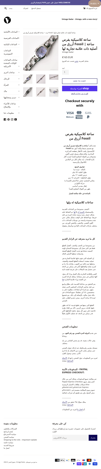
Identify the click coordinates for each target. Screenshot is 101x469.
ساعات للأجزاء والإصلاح (11, 105)
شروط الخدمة (9, 445)
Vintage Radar (20, 462)
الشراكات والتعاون (10, 429)
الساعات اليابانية (11, 44)
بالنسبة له (81, 212)
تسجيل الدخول (36, 8)
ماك (11, 91)
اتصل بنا (80, 409)
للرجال (11, 78)
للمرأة (11, 84)
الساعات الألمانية (11, 31)
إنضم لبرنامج (8, 431)
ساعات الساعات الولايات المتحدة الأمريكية (11, 62)
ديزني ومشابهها (11, 97)
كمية (63, 68)
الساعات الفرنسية (11, 38)
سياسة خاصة (8, 442)
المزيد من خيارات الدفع (79, 93)
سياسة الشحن (9, 437)
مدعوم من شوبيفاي (31, 462)
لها (75, 212)
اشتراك (25, 8)
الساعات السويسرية (8, 52)
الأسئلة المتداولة (67, 359)
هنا (63, 279)
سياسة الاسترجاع (10, 434)
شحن (76, 61)
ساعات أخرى (11, 72)
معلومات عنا (11, 113)
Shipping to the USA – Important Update (20, 440)
